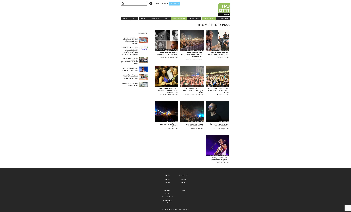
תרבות (143, 18)
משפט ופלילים (155, 18)
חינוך (166, 18)
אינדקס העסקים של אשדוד (167, 201)
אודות (157, 3)
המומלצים (167, 187)
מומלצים (167, 175)
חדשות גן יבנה (208, 18)
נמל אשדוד (167, 182)
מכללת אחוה (167, 190)
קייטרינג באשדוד (167, 193)
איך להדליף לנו (174, 3)
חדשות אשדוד (194, 18)
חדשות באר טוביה (179, 18)
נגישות (183, 187)
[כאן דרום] (221, 8)
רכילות (125, 18)
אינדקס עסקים (223, 18)
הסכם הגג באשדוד (167, 185)
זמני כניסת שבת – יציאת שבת (167, 197)
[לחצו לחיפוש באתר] (123, 3)
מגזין (134, 18)
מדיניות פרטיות (183, 185)
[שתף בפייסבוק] (151, 3)
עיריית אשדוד (167, 179)
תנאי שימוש (183, 179)
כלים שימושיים (183, 175)
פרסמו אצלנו (164, 3)
